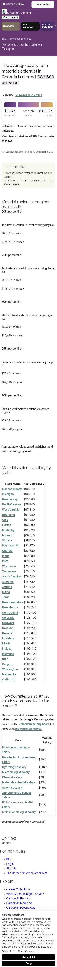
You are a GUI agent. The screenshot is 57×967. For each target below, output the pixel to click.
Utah (5, 659)
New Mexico (10, 607)
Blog (9, 859)
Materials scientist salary (18, 782)
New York (8, 628)
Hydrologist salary (14, 767)
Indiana (7, 648)
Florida (6, 525)
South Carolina (12, 576)
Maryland (8, 654)
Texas (6, 597)
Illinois (6, 643)
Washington (10, 669)
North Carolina (11, 504)
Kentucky (8, 530)
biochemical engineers (35, 724)
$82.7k (28, 113)
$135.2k (46, 113)
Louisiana (8, 638)
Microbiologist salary (16, 772)
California (8, 679)
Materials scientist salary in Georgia (22, 47)
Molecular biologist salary (19, 812)
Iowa (5, 561)
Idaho (6, 556)
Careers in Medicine (19, 903)
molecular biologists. (28, 728)
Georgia (7, 550)
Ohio (5, 520)
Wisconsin (9, 566)
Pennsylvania (10, 545)
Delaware (8, 623)
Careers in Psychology (20, 907)
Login (10, 864)
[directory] (28, 175)
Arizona (7, 587)
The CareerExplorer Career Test (26, 873)
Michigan (8, 494)
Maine (6, 592)
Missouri (7, 535)
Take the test (43, 4)
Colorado (8, 617)
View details (10, 17)
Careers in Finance (18, 898)
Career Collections (18, 889)
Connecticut (10, 612)
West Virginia (10, 509)
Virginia (7, 540)
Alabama (8, 581)
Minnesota (9, 674)
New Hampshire (12, 602)
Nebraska (8, 515)
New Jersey (10, 499)
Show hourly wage (28, 94)
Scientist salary (12, 787)
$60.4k (10, 113)
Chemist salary (12, 777)
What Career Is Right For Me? (25, 894)
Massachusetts (12, 489)
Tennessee (9, 571)
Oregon (7, 664)
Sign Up (11, 868)
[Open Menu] (17, 4)
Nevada (7, 633)
